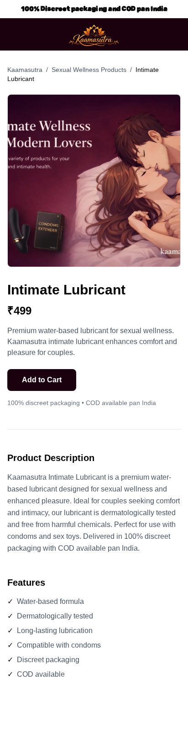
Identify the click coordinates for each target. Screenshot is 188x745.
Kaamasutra (24, 69)
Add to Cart (42, 380)
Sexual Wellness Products (89, 69)
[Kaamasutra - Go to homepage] (94, 34)
